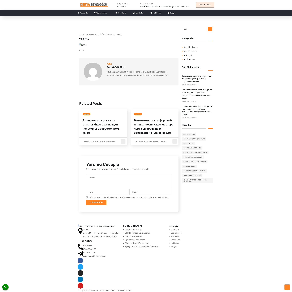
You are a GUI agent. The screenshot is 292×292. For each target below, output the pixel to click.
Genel (86, 114)
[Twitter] (80, 267)
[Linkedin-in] (80, 279)
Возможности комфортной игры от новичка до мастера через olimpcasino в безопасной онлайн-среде (153, 126)
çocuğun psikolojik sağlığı (194, 171)
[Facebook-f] (80, 260)
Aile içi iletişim (189, 134)
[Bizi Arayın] (80, 247)
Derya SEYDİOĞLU (98, 34)
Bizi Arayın (87, 245)
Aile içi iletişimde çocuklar (194, 139)
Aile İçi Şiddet (189, 51)
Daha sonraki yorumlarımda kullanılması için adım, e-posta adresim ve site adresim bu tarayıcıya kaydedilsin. (128, 197)
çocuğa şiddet (189, 166)
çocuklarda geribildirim (193, 157)
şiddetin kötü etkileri (192, 175)
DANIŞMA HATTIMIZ (123, 4)
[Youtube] (80, 286)
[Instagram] (80, 273)
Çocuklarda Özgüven (192, 148)
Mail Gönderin (89, 252)
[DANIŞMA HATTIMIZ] (113, 5)
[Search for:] (197, 29)
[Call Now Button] (5, 287)
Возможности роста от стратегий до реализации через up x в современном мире (101, 126)
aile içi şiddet (188, 143)
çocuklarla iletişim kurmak (194, 162)
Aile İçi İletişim (189, 47)
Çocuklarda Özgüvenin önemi (195, 152)
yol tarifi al (86, 241)
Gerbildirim (188, 59)
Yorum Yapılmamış (114, 34)
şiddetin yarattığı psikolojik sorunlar (195, 180)
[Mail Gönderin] (80, 254)
